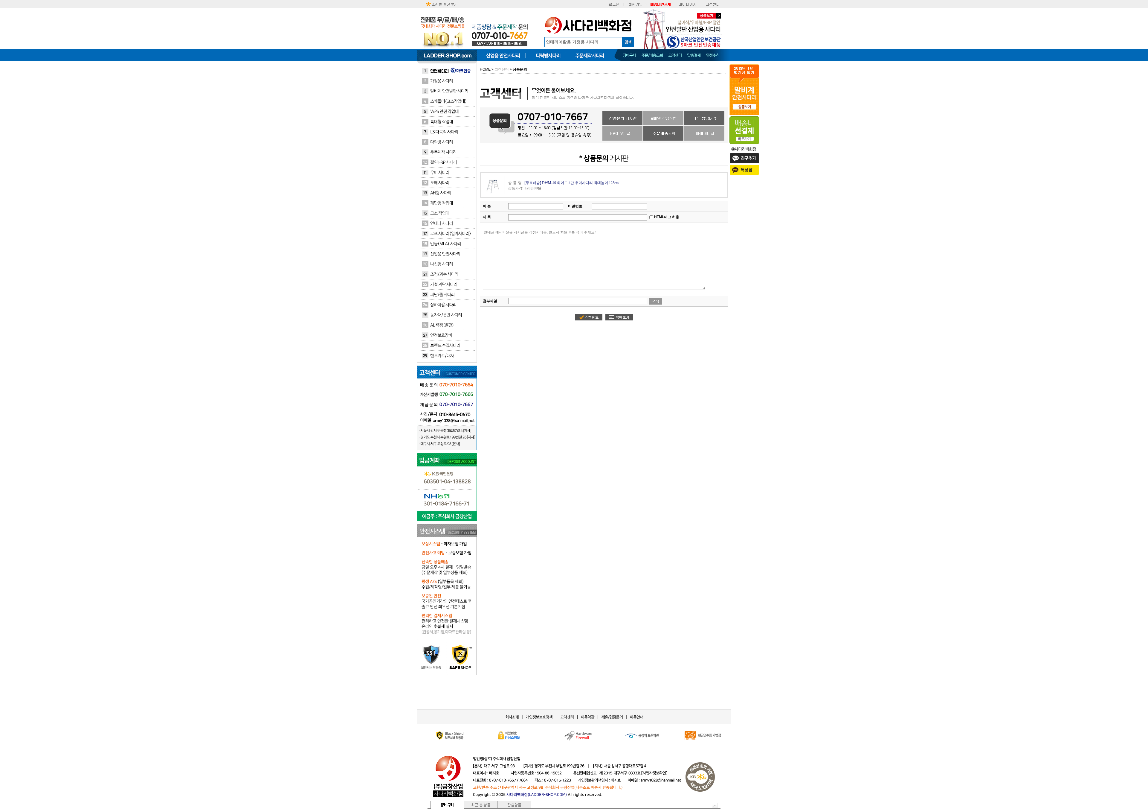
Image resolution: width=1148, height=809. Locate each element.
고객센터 (501, 69)
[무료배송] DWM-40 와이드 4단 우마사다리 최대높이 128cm (571, 183)
